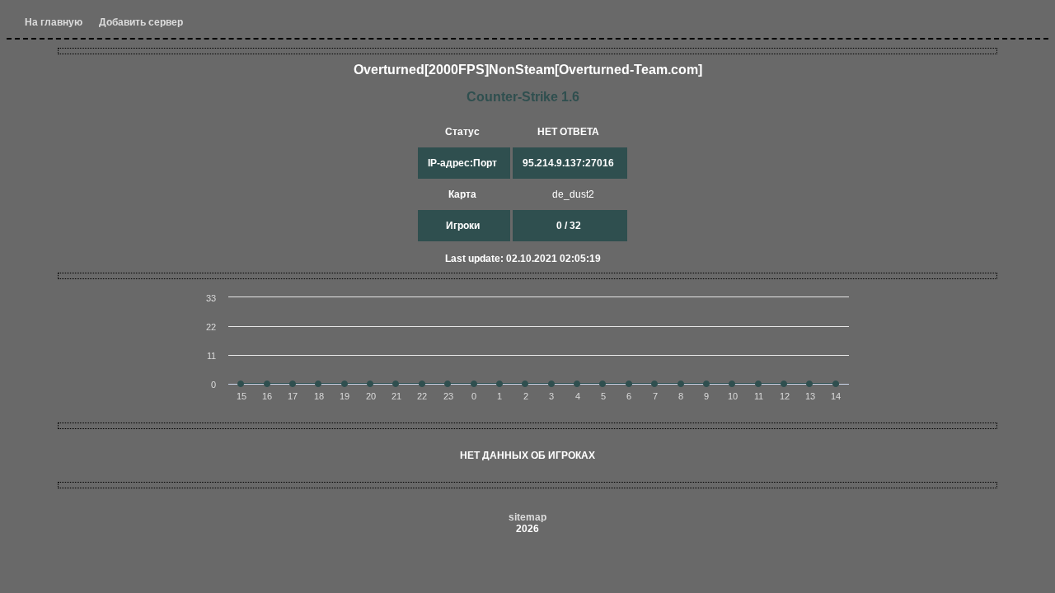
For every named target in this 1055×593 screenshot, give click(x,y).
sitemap (527, 517)
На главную (53, 22)
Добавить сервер (141, 22)
